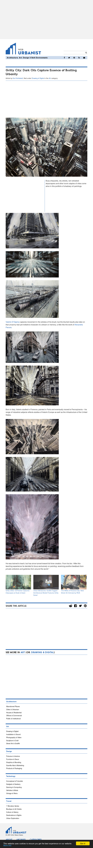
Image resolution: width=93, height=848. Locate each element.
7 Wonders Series (12, 806)
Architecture (12, 57)
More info (7, 845)
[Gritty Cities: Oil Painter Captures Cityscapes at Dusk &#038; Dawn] (18, 582)
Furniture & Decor (12, 759)
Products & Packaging (14, 768)
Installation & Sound (13, 734)
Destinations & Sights (13, 815)
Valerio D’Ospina (12, 322)
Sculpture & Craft (12, 740)
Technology (10, 776)
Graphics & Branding (13, 762)
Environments (42, 57)
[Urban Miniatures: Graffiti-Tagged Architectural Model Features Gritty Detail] (46, 582)
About (9, 839)
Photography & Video (13, 737)
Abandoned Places (13, 706)
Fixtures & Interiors (13, 756)
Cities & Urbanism (12, 709)
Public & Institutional (13, 718)
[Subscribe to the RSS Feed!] (79, 57)
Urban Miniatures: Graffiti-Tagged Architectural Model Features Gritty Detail (45, 592)
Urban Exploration (12, 818)
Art (20, 57)
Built (33, 57)
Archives (21, 839)
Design (26, 57)
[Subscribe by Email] (84, 57)
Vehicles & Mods (12, 790)
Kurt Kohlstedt (18, 78)
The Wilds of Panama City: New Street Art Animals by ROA (72, 591)
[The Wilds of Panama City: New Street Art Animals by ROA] (73, 582)
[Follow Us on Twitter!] (69, 57)
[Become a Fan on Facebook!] (64, 57)
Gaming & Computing (14, 787)
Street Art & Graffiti (13, 743)
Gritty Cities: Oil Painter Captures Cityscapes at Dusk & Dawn (17, 591)
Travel (8, 801)
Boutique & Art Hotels (14, 809)
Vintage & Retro (12, 793)
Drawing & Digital (38, 78)
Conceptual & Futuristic (14, 781)
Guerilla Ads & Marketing (15, 765)
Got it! (82, 843)
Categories (36, 839)
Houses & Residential (14, 712)
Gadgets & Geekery (13, 784)
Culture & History (12, 812)
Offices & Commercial (14, 715)
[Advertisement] (46, 19)
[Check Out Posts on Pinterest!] (74, 57)
